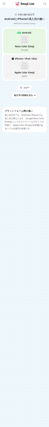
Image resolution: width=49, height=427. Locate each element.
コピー (25, 87)
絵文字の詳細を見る (23, 95)
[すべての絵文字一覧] (44, 4)
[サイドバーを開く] (4, 4)
